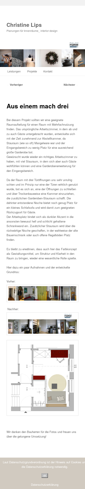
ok (44, 475)
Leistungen (14, 71)
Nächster (71, 85)
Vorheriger (15, 85)
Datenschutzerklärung (44, 484)
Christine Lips (24, 24)
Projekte (32, 71)
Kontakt (47, 71)
